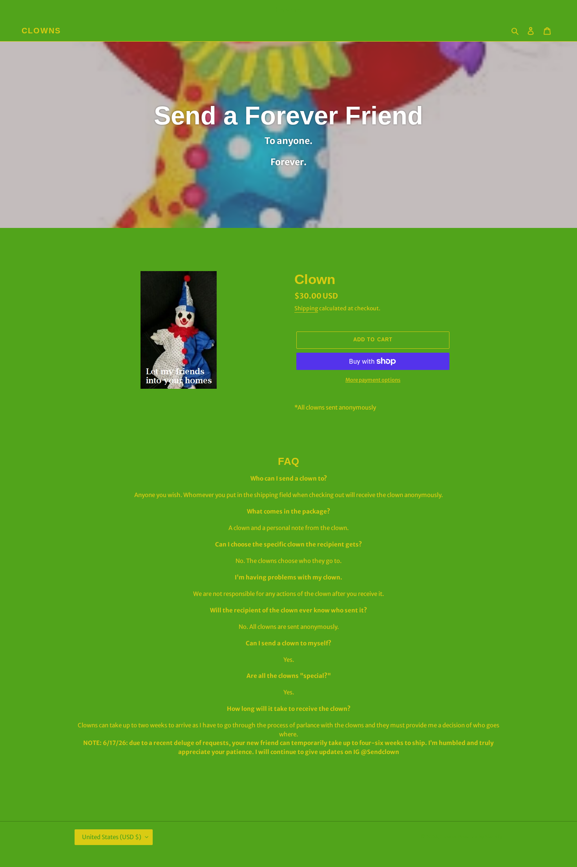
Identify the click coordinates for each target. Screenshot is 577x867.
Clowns (41, 30)
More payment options (372, 380)
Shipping (306, 308)
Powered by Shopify (480, 837)
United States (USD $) (111, 837)
